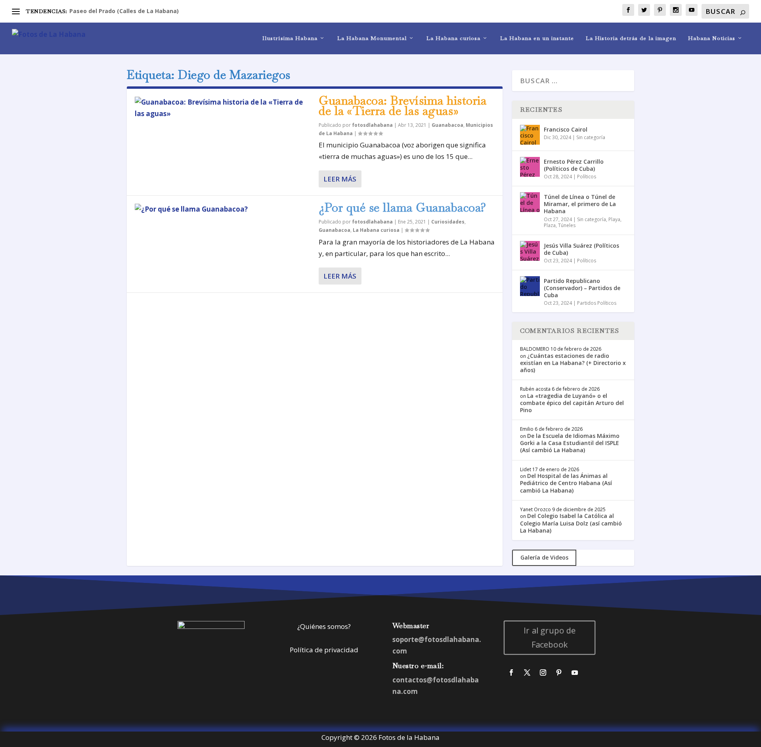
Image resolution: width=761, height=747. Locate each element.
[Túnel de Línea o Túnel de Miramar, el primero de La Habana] (530, 202)
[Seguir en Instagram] (543, 672)
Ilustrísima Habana (289, 38)
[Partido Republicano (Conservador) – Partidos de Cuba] (530, 286)
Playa (614, 219)
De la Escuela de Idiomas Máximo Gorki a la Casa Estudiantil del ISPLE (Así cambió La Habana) (570, 443)
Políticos (586, 176)
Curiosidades (448, 221)
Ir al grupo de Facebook (549, 637)
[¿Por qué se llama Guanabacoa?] (223, 209)
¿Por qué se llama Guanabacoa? (402, 207)
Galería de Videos (544, 557)
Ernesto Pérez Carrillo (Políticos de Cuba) (574, 165)
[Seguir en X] (527, 672)
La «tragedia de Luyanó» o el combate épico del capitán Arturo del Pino (572, 403)
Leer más (339, 178)
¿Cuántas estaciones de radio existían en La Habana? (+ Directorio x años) (573, 363)
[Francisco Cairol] (530, 135)
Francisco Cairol (565, 129)
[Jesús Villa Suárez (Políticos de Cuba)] (530, 251)
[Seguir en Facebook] (511, 672)
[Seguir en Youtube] (574, 672)
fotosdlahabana (372, 125)
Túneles (567, 225)
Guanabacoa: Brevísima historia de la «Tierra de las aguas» (402, 105)
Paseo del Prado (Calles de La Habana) (124, 11)
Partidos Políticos (596, 303)
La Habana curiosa (453, 38)
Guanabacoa (447, 125)
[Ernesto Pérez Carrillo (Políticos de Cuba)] (530, 167)
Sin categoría (590, 137)
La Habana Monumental (372, 38)
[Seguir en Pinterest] (559, 672)
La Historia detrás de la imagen (631, 38)
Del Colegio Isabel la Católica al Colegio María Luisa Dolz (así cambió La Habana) (571, 523)
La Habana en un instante (537, 38)
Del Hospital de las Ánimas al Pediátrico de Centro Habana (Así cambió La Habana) (566, 483)
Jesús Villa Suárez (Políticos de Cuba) (581, 249)
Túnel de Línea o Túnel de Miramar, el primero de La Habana (580, 204)
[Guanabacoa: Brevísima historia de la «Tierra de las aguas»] (223, 108)
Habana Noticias (711, 38)
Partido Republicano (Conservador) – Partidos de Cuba (582, 288)
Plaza (550, 225)
